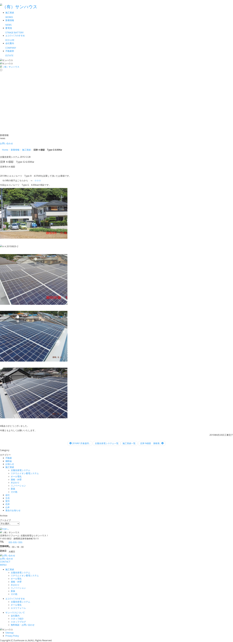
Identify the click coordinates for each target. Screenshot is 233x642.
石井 (7, 504)
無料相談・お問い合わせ (23, 624)
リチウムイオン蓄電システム (25, 473)
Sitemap (9, 632)
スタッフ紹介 (17, 618)
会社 (7, 494)
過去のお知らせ (12, 510)
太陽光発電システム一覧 (107, 443)
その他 (14, 491)
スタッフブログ (18, 621)
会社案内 (15, 615)
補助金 (8, 461)
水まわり (15, 482)
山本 (7, 507)
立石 (7, 498)
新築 (13, 488)
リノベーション (18, 485)
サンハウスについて (15, 612)
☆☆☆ (38, 180)
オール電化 (16, 476)
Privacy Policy (12, 635)
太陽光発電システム (20, 470)
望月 (7, 501)
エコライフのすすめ (15, 598)
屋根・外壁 (16, 479)
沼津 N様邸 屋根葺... (150, 443)
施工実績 (9, 467)
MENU (3, 564)
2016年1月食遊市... (81, 443)
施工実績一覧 (129, 443)
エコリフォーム (18, 607)
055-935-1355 (15, 542)
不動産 (8, 457)
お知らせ (9, 464)
